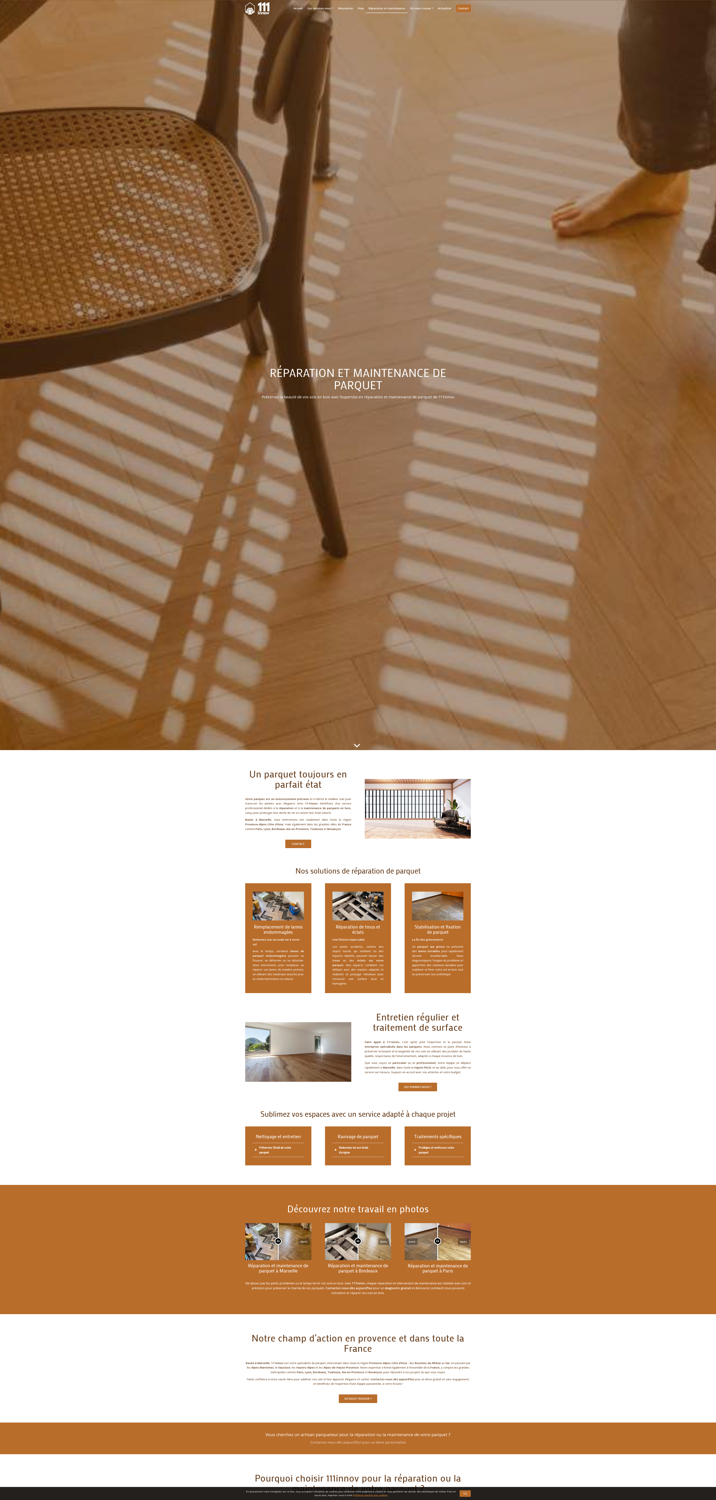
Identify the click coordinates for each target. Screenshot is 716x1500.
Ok (465, 1493)
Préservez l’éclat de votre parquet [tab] (275, 1149)
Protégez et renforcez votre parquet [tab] (436, 1149)
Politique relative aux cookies (370, 1495)
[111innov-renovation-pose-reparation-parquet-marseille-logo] (257, 8)
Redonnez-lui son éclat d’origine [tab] (353, 1149)
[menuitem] (298, 8)
